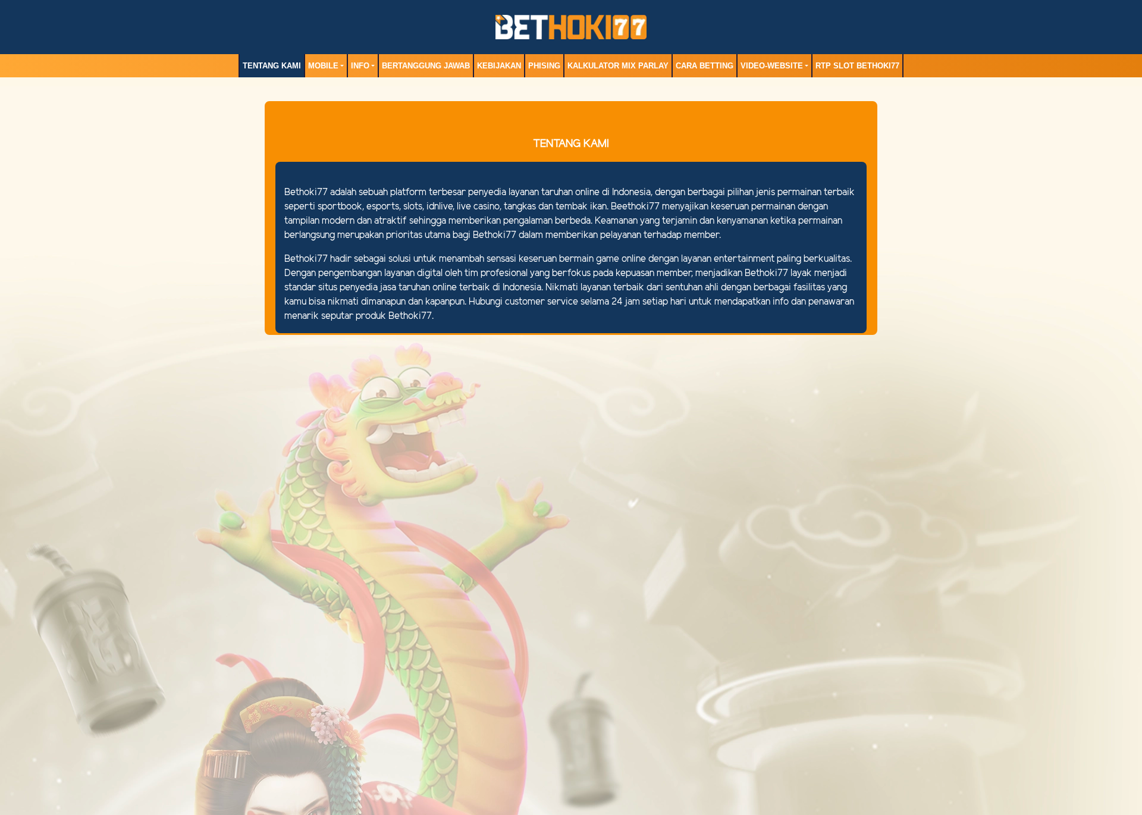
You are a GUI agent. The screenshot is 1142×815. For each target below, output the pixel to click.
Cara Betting (704, 65)
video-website (772, 65)
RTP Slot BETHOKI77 (857, 65)
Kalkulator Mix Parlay (618, 65)
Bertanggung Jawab (426, 65)
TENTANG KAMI (272, 65)
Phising (544, 65)
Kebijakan (499, 65)
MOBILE (323, 65)
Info (360, 65)
